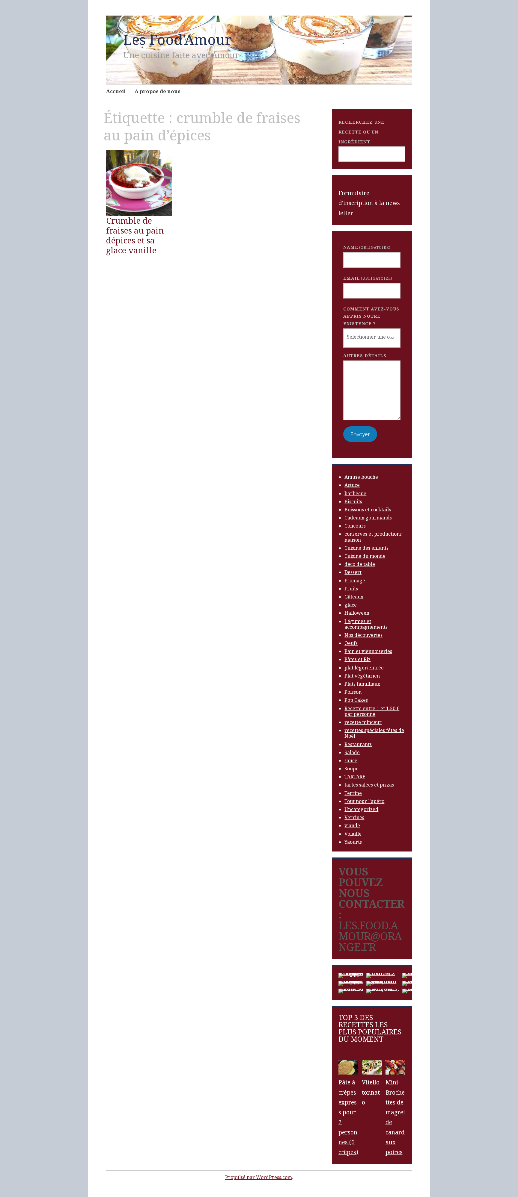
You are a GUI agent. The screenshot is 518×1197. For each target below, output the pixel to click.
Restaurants (358, 744)
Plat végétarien (362, 675)
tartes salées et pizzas (369, 784)
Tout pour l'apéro (364, 801)
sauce (350, 760)
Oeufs (351, 643)
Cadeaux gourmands (368, 517)
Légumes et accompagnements (366, 624)
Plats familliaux (362, 684)
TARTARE (354, 776)
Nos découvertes (363, 635)
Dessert (353, 572)
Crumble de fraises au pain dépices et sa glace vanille (135, 235)
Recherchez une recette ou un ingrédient (361, 132)
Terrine (353, 793)
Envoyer (360, 434)
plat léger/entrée (364, 667)
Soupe (351, 768)
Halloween (356, 613)
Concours (355, 525)
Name (367, 247)
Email (367, 278)
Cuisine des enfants (366, 548)
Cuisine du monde (365, 556)
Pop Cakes (356, 700)
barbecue (355, 493)
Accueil (116, 91)
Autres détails (364, 355)
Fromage (354, 580)
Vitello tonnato (371, 1092)
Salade (352, 752)
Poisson (353, 692)
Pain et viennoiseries (368, 651)
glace (350, 604)
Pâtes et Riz (357, 659)
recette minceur (363, 722)
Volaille (353, 834)
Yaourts (353, 842)
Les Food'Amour (177, 39)
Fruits (351, 588)
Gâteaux (353, 596)
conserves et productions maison (373, 537)
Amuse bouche (361, 477)
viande (352, 825)
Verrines (354, 817)
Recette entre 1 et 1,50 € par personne (371, 711)
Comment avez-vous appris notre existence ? (371, 316)
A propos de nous (157, 91)
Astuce (352, 485)
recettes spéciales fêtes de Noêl (374, 733)
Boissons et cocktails (367, 509)
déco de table (359, 564)
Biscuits (353, 501)
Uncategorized (361, 809)
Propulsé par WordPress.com (258, 1177)
